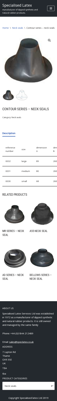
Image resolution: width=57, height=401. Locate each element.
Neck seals (17, 27)
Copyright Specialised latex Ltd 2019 (28, 397)
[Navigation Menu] (51, 8)
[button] (49, 40)
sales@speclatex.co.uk (21, 341)
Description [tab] (8, 133)
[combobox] (28, 386)
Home (5, 27)
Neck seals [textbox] (28, 385)
